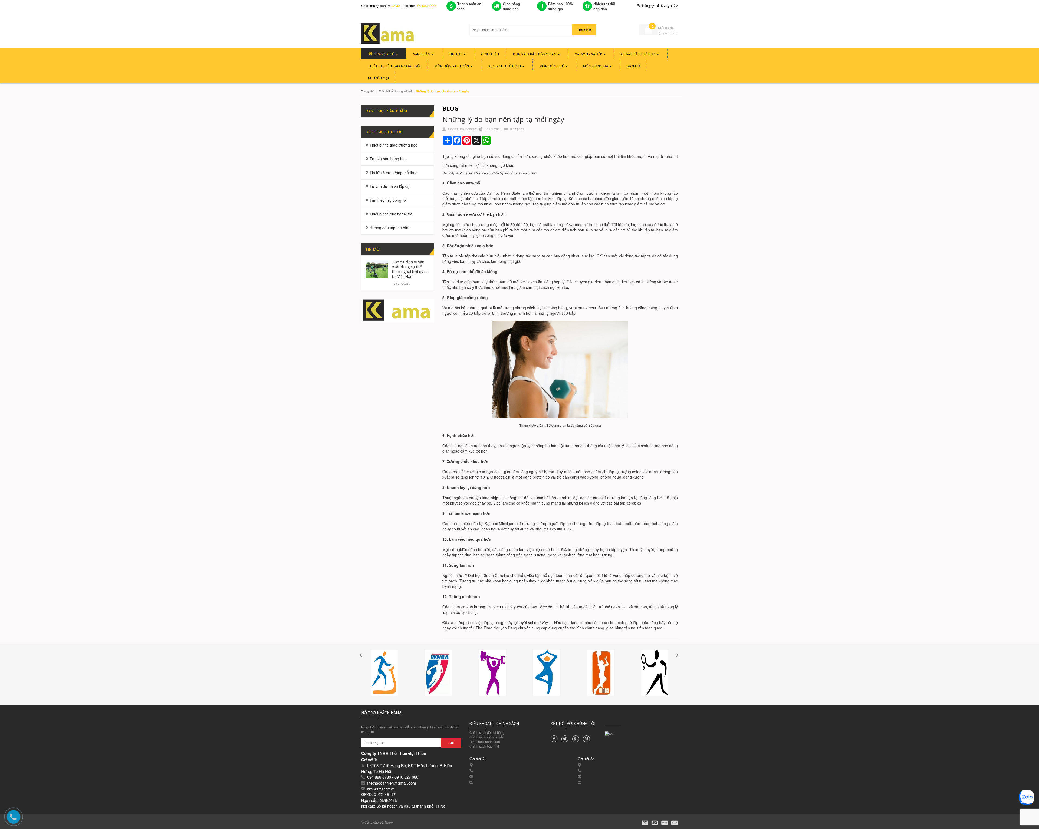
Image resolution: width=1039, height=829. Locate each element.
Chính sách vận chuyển (486, 737)
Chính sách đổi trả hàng (487, 732)
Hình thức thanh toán (484, 741)
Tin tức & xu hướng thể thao (393, 172)
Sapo (389, 822)
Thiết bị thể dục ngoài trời (395, 91)
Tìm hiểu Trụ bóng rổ (388, 200)
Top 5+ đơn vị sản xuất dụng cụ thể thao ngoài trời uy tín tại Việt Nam (410, 269)
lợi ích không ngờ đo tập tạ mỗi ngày (495, 173)
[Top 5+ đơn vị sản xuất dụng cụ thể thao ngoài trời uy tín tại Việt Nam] (377, 268)
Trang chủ (367, 91)
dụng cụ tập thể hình (566, 628)
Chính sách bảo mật (484, 746)
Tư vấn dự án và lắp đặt (390, 186)
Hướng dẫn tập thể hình (390, 227)
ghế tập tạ (634, 622)
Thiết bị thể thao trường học (393, 145)
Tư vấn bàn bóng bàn (388, 158)
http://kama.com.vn (380, 789)
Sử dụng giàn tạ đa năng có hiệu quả (574, 425)
